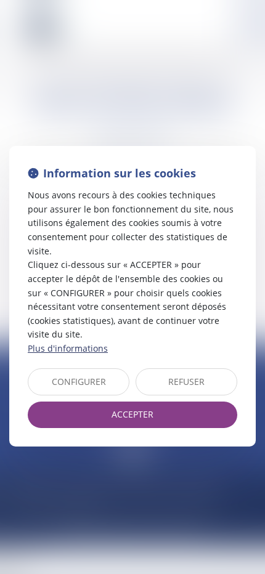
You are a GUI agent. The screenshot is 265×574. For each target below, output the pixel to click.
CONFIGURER (79, 381)
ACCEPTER (132, 414)
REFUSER (186, 381)
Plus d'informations (68, 348)
